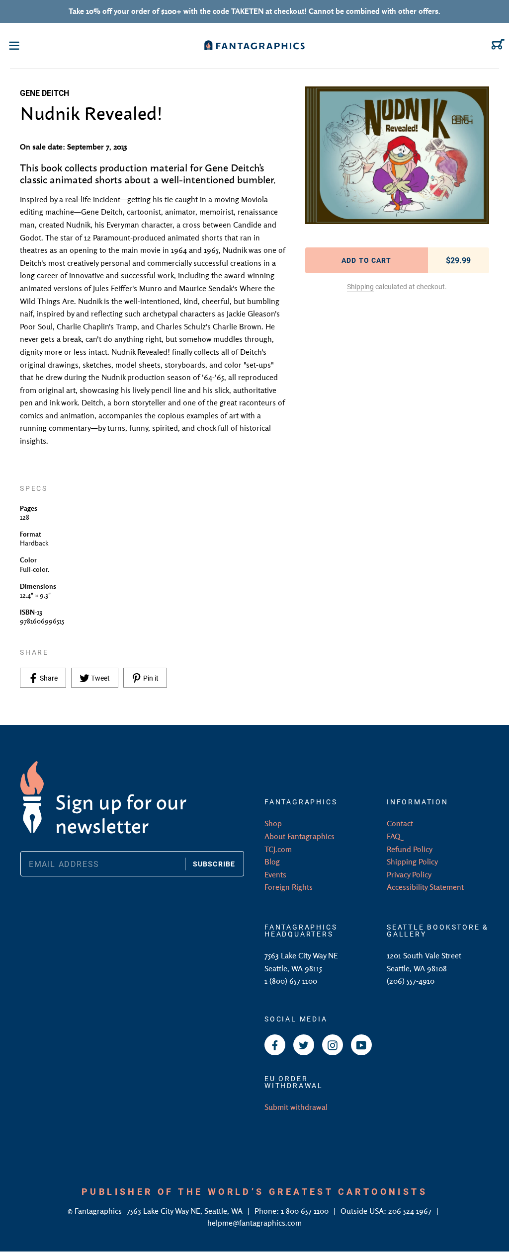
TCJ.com (278, 849)
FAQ (394, 836)
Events (275, 874)
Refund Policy (409, 849)
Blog (272, 861)
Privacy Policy (409, 874)
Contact (400, 823)
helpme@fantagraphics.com (254, 1223)
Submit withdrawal (296, 1107)
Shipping (360, 286)
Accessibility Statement (425, 887)
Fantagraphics (99, 1211)
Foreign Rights (288, 887)
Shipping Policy (412, 861)
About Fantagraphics (299, 836)
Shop (273, 823)
